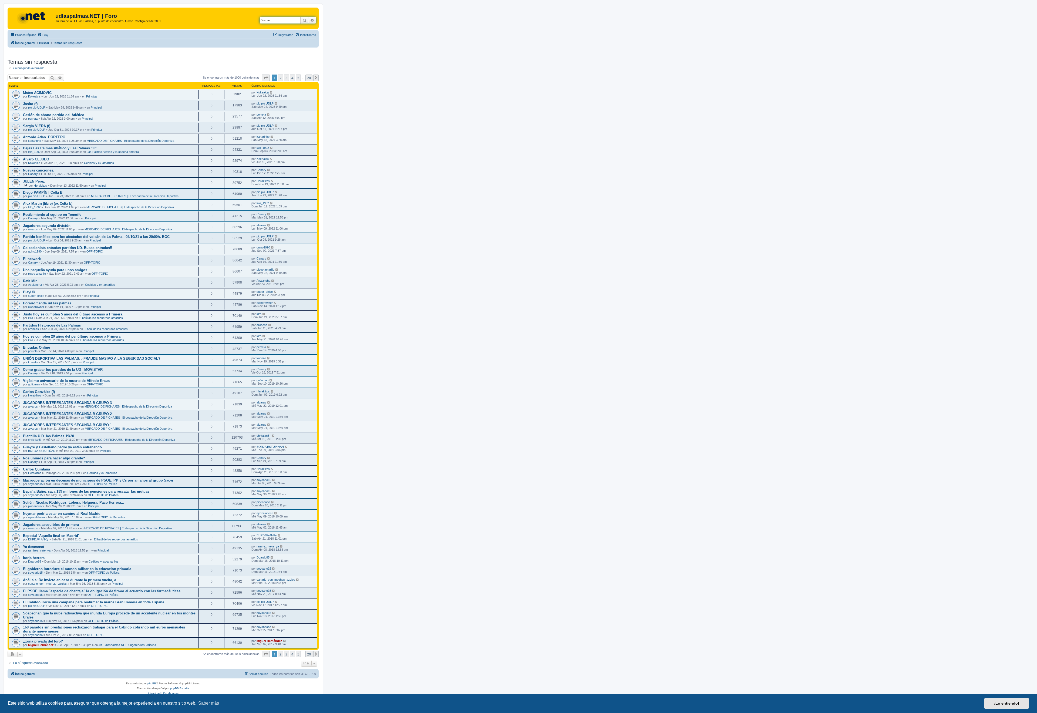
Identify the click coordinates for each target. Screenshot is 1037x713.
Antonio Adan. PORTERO (44, 137)
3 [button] (286, 77)
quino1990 (35, 251)
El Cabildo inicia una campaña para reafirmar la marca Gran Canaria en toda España (93, 602)
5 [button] (298, 77)
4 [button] (292, 77)
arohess (33, 329)
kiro (30, 317)
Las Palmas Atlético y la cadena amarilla (113, 151)
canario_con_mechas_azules (47, 583)
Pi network (32, 259)
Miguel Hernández (41, 645)
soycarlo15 (35, 484)
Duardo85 (34, 561)
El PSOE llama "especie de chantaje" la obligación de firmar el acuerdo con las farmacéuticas (101, 591)
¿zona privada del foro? (43, 641)
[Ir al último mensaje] (271, 92)
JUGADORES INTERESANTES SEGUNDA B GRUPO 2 (67, 414)
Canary (33, 174)
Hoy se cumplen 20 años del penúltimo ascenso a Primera (71, 336)
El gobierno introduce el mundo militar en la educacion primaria (77, 569)
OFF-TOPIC (94, 251)
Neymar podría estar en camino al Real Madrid (61, 514)
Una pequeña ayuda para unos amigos (55, 270)
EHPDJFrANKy (38, 539)
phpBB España (179, 688)
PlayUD (29, 292)
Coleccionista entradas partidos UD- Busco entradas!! (67, 248)
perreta (33, 118)
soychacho (35, 635)
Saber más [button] (208, 703)
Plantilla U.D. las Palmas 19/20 (48, 436)
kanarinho (34, 140)
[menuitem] (43, 35)
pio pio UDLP (36, 107)
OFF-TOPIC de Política (101, 484)
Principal (91, 96)
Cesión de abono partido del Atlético (53, 115)
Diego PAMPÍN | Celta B (42, 192)
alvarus (33, 229)
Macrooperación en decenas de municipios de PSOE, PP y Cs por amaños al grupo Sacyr (98, 480)
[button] (266, 78)
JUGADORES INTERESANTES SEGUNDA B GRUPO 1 (67, 425)
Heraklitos (40, 185)
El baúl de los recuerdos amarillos (101, 317)
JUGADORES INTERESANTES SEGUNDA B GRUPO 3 (67, 403)
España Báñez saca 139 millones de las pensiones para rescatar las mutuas (86, 491)
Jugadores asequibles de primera (51, 525)
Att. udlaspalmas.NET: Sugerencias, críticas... (129, 645)
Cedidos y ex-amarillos (99, 162)
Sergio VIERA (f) (36, 126)
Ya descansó (33, 547)
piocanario (35, 506)
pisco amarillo (37, 273)
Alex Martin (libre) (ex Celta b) (47, 203)
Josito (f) (30, 104)
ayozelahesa (36, 517)
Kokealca (34, 96)
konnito (33, 362)
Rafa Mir (30, 281)
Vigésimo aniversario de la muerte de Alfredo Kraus (66, 381)
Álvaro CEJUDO (36, 159)
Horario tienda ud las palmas (47, 303)
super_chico (36, 295)
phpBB (151, 683)
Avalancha (35, 284)
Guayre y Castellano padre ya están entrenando (62, 447)
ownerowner (36, 306)
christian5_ (35, 439)
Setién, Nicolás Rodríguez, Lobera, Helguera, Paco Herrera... (73, 502)
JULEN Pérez (34, 181)
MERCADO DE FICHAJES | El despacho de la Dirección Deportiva (130, 140)
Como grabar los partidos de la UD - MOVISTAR (63, 370)
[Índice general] (32, 17)
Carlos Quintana (36, 469)
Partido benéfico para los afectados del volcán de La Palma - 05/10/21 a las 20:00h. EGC (96, 237)
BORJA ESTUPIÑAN (41, 450)
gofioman (34, 384)
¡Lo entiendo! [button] (1006, 703)
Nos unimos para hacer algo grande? (54, 458)
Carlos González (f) (39, 392)
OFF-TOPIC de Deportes (108, 517)
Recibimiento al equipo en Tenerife (52, 215)
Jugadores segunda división (46, 226)
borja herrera (34, 558)
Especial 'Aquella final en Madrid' (51, 536)
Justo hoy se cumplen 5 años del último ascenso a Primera (72, 314)
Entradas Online (36, 347)
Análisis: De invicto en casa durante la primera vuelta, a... (71, 580)
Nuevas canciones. (38, 170)
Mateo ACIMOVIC (37, 93)
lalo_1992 (34, 151)
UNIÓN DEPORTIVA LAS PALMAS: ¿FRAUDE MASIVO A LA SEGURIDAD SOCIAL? (91, 358)
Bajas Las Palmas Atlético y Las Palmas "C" (60, 148)
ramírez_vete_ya (39, 550)
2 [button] (280, 77)
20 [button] (309, 77)
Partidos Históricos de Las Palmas (52, 325)
